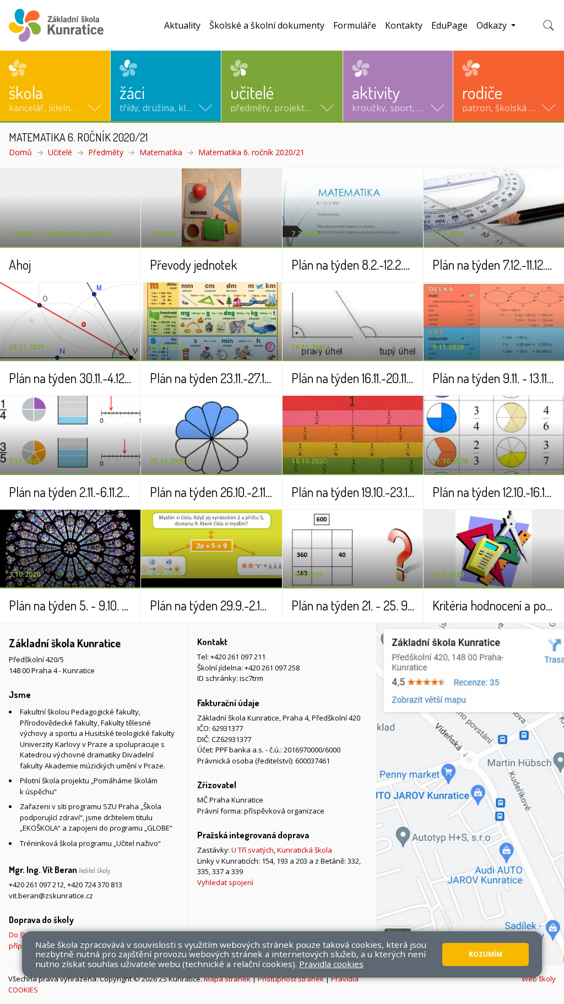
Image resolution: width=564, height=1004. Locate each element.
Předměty (105, 152)
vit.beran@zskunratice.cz (51, 896)
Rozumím (485, 954)
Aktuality (182, 25)
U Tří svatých (252, 850)
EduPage (449, 25)
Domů (20, 152)
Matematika (160, 152)
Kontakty (403, 25)
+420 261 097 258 (272, 668)
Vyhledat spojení (225, 882)
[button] (55, 86)
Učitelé (60, 152)
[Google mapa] (470, 793)
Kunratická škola (304, 850)
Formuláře (354, 25)
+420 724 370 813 (94, 885)
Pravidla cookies (331, 963)
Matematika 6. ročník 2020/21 (251, 152)
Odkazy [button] (492, 25)
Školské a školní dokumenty (266, 25)
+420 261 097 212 (36, 885)
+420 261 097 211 (237, 657)
